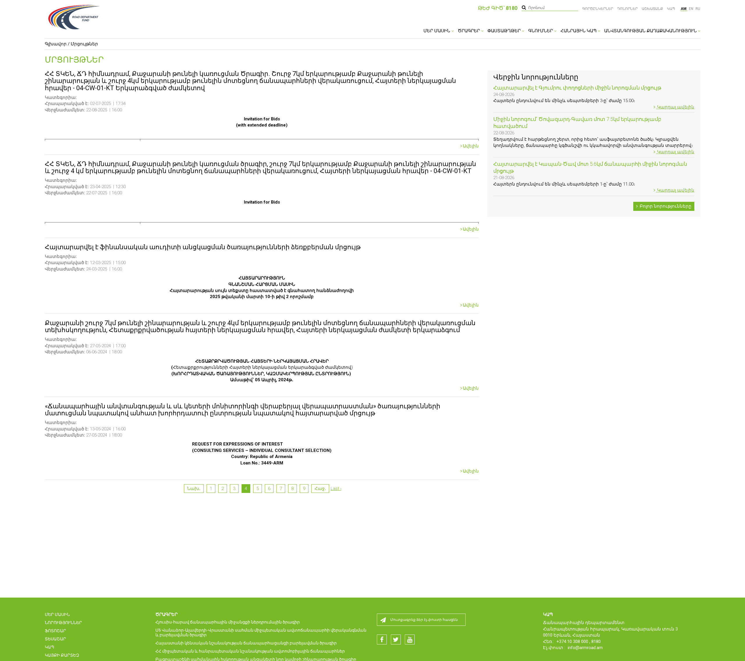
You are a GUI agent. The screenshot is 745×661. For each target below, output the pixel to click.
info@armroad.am (585, 647)
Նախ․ (194, 488)
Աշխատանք (652, 9)
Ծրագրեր (469, 30)
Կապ (671, 9)
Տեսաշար (55, 639)
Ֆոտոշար (55, 630)
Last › (336, 488)
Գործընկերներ (597, 9)
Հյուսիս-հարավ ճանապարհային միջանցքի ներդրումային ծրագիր (227, 622)
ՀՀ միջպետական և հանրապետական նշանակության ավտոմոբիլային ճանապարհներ (250, 651)
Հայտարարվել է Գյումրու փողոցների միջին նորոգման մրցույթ (577, 88)
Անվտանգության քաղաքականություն (651, 30)
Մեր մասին (437, 30)
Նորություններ (63, 622)
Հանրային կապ (579, 30)
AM (684, 9)
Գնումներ (541, 30)
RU (698, 9)
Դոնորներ (627, 9)
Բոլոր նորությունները (664, 206)
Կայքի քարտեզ (62, 655)
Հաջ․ (320, 488)
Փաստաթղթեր (504, 30)
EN (691, 9)
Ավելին (471, 146)
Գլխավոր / (57, 44)
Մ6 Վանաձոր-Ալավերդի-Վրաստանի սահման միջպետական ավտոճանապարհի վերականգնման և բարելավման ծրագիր (260, 632)
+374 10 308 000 (572, 641)
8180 (596, 641)
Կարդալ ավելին (675, 107)
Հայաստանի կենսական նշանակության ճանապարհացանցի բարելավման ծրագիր (246, 643)
